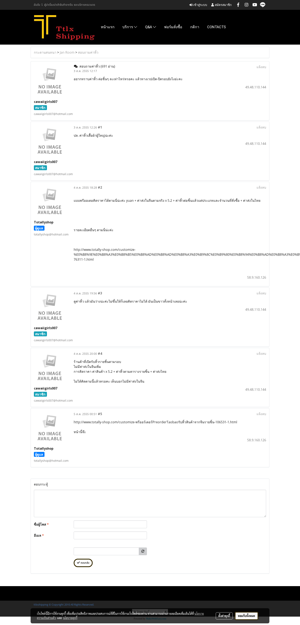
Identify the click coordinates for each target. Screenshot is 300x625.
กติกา (194, 27)
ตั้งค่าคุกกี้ (224, 616)
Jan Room (67, 52)
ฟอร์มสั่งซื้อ (173, 27)
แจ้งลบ (261, 67)
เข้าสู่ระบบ (199, 5)
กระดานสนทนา (45, 52)
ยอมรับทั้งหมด (246, 616)
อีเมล (39, 535)
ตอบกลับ (84, 563)
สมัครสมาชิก (223, 5)
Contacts (216, 27)
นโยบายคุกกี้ (70, 618)
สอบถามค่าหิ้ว (88, 52)
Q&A (149, 27)
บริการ (128, 27)
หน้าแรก (107, 27)
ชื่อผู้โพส (41, 524)
